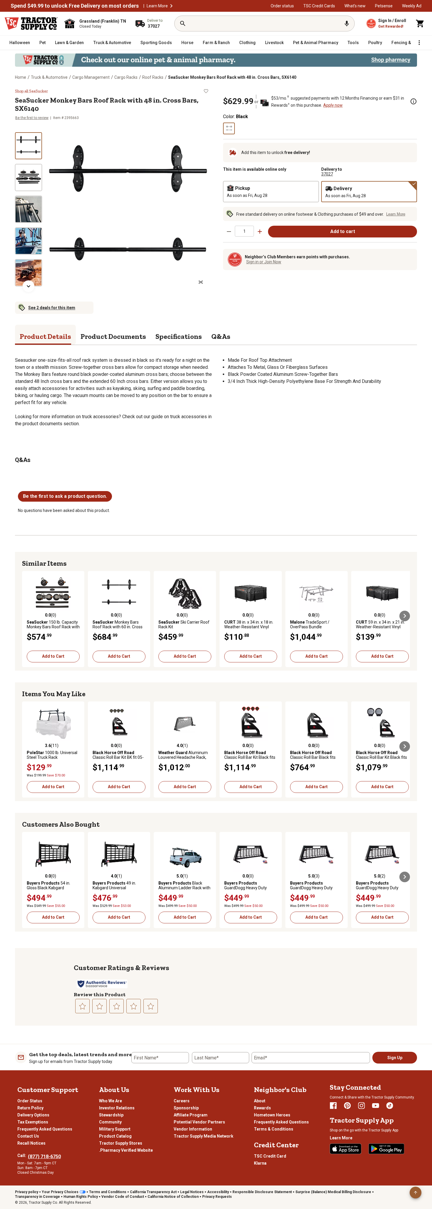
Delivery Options (33, 1115)
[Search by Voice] (346, 23)
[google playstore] (386, 1148)
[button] (171, 5)
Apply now (333, 105)
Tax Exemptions (32, 1122)
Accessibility (218, 1192)
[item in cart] (420, 23)
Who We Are (110, 1101)
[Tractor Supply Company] (31, 23)
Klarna (260, 1163)
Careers (182, 1101)
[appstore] (345, 1148)
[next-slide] (28, 286)
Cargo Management (91, 77)
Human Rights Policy (80, 1196)
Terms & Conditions (273, 1129)
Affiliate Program (190, 1115)
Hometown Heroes (272, 1115)
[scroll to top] (415, 1192)
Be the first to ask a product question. (65, 496)
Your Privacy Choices (60, 1192)
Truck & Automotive (49, 77)
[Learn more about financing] (413, 101)
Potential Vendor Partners (199, 1122)
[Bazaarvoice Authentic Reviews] (102, 983)
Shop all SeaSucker (31, 91)
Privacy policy (26, 1192)
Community (110, 1122)
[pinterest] (347, 1105)
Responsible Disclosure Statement (262, 1192)
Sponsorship (186, 1108)
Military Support (114, 1129)
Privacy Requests (217, 1196)
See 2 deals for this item (51, 307)
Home (20, 77)
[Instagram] (361, 1105)
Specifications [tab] (178, 336)
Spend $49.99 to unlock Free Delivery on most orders (75, 6)
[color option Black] (229, 128)
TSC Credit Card (270, 1156)
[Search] (183, 23)
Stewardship (111, 1115)
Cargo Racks (126, 77)
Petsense (384, 6)
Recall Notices (31, 1143)
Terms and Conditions (107, 1192)
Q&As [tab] (220, 336)
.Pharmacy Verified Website (126, 1150)
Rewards (262, 1108)
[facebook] (333, 1105)
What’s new (355, 6)
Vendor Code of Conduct (122, 1196)
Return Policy (30, 1108)
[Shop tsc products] (216, 60)
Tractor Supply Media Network (203, 1136)
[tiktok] (389, 1105)
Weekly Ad (411, 6)
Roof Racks (152, 77)
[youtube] (375, 1105)
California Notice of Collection (173, 1196)
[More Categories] (419, 43)
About (259, 1101)
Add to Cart (53, 656)
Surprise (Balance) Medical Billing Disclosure (333, 1192)
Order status (282, 6)
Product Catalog (115, 1136)
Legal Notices (192, 1192)
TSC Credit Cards (319, 6)
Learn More (157, 6)
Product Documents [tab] (113, 336)
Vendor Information (193, 1129)
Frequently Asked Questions (44, 1129)
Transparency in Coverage (37, 1196)
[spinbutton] (244, 231)
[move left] (27, 616)
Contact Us (28, 1136)
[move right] (404, 616)
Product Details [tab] (45, 336)
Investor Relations (117, 1108)
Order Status (29, 1101)
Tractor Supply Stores (120, 1143)
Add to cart (342, 231)
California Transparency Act (153, 1192)
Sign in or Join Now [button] (263, 261)
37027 (327, 174)
